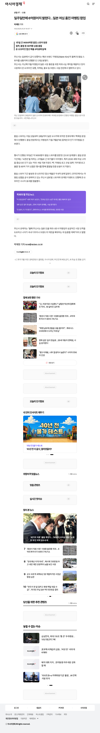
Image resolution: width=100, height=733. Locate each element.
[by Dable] (72, 603)
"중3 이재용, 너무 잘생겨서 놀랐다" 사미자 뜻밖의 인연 (58, 354)
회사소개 (8, 714)
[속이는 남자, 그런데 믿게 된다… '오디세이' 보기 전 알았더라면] (31, 643)
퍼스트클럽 (40, 714)
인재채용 (30, 714)
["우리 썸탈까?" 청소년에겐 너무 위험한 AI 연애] (31, 682)
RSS (65, 714)
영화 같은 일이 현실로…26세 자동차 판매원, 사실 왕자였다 (37, 205)
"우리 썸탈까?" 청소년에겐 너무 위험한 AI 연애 (57, 677)
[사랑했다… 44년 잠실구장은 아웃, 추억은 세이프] (31, 669)
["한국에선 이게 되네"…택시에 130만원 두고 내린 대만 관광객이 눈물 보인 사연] (70, 567)
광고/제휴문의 (19, 714)
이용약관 (24, 718)
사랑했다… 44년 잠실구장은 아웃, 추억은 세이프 (58, 664)
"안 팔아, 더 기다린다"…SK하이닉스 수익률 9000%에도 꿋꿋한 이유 (40, 210)
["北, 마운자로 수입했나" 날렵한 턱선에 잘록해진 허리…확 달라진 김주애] (30, 310)
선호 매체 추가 (23, 34)
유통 (24, 13)
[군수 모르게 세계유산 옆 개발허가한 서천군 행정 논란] (70, 580)
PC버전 (61, 707)
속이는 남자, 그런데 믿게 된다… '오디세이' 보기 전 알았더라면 (58, 638)
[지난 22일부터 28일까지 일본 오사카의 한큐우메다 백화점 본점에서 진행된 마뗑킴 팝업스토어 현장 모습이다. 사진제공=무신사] (50, 93)
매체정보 (32, 718)
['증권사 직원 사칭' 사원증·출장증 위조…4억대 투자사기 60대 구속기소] (30, 322)
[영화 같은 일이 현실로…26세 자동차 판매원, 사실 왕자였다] (30, 346)
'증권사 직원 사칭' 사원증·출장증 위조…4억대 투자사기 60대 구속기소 (57, 317)
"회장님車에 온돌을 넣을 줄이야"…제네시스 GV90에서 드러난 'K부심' (56, 329)
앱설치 (38, 707)
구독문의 (49, 714)
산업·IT (17, 13)
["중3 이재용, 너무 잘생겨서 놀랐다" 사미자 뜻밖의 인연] (30, 358)
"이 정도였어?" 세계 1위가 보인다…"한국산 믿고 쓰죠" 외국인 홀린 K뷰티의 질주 (44, 199)
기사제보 (58, 714)
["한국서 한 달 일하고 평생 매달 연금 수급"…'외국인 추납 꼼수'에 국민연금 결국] (70, 593)
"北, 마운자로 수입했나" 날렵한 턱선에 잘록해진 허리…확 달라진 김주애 (57, 305)
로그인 (16, 707)
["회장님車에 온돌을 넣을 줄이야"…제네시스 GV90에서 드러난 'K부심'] (30, 334)
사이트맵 (83, 707)
